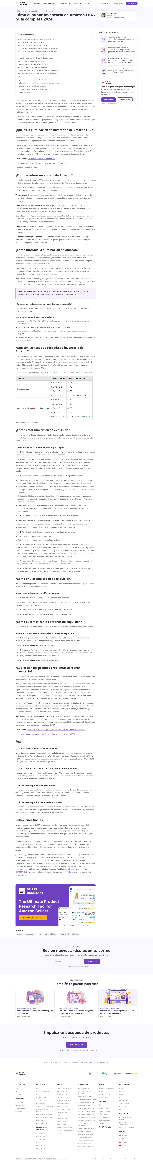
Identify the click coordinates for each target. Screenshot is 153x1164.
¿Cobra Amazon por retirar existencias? (33, 86)
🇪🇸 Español (123, 1142)
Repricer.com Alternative (86, 1111)
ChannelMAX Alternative (86, 1117)
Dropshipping (30, 934)
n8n (120, 1097)
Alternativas (83, 1084)
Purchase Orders (42, 1097)
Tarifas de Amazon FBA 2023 (27, 168)
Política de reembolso (131, 1159)
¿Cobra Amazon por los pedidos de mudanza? (35, 89)
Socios (100, 1091)
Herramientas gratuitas (41, 1128)
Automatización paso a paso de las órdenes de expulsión (39, 70)
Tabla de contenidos (26, 34)
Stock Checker (62, 1121)
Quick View (28, 872)
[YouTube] (109, 1127)
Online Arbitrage (50, 934)
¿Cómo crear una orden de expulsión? (31, 55)
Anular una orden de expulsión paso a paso (34, 64)
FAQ (19, 77)
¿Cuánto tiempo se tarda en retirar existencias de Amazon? (39, 83)
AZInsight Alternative (85, 1138)
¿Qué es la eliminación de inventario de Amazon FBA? (36, 39)
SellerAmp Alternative (85, 1141)
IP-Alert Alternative (84, 1144)
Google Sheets (124, 1100)
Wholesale (75, 934)
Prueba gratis (108, 99)
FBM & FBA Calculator (64, 1088)
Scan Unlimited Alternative (83, 1125)
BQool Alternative (84, 1105)
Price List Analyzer (42, 1091)
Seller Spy (39, 1120)
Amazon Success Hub (126, 1127)
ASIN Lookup (40, 1133)
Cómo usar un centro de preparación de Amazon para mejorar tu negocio (56, 729)
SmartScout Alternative (86, 1129)
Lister (38, 1094)
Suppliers (39, 1100)
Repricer (39, 1088)
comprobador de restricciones (69, 872)
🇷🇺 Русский (123, 1139)
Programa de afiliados (106, 1088)
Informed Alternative (85, 1096)
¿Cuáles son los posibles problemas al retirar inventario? (37, 74)
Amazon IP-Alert (62, 1094)
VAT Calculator (62, 1091)
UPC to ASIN (40, 1145)
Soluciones (36, 3)
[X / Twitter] (106, 1127)
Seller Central (124, 1103)
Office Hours (102, 1114)
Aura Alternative (83, 1088)
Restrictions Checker (64, 1109)
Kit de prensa (103, 1097)
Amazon (19, 934)
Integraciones (63, 3)
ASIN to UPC (40, 1142)
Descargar (19, 1094)
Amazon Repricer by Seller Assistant (126, 1123)
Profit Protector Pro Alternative (84, 1092)
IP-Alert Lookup (41, 1136)
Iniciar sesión (118, 3)
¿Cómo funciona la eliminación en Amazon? (33, 45)
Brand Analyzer (41, 1123)
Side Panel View (62, 1097)
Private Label (64, 934)
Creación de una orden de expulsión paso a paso (36, 58)
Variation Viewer (62, 1118)
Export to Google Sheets (65, 1130)
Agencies (19, 1111)
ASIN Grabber (62, 1124)
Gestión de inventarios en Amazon (41, 158)
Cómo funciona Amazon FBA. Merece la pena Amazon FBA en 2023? (42, 163)
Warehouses (40, 1103)
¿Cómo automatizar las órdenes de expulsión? (34, 67)
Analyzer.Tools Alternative (86, 1120)
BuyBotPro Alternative (85, 1135)
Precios (86, 3)
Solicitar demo (106, 3)
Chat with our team (85, 1062)
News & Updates (104, 1117)
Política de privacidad (100, 1159)
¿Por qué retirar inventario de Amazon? (31, 42)
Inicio (17, 1088)
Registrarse (132, 3)
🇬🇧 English (123, 1135)
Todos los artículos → (120, 18)
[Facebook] (99, 1127)
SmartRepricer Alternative (87, 1099)
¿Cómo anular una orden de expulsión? (31, 61)
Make (121, 1091)
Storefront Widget (63, 1103)
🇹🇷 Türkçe (122, 1146)
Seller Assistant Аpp (49, 857)
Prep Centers (123, 1106)
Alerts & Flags (62, 1106)
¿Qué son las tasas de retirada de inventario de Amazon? (37, 52)
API (120, 1109)
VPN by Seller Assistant (44, 1114)
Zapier (121, 1088)
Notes (59, 1133)
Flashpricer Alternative (86, 1114)
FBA (40, 934)
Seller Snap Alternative (86, 1108)
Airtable (122, 1094)
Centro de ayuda (104, 1111)
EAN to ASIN (40, 1148)
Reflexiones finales (24, 92)
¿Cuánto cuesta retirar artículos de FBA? (33, 80)
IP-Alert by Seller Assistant (42, 1110)
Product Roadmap (104, 1120)
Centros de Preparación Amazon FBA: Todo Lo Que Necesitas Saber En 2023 (45, 734)
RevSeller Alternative (85, 1132)
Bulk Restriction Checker (44, 1117)
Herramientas (49, 3)
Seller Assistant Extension (45, 1106)
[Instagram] (103, 1127)
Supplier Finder (41, 1139)
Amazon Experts (104, 1094)
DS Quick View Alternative (87, 1147)
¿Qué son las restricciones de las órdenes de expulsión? (38, 49)
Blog (100, 1105)
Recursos (76, 3)
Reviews (101, 1123)
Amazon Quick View (64, 1100)
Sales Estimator (62, 1112)
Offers (59, 1115)
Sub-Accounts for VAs (64, 1127)
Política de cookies (115, 1159)
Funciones (61, 1084)
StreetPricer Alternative (86, 1102)
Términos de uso (84, 1159)
